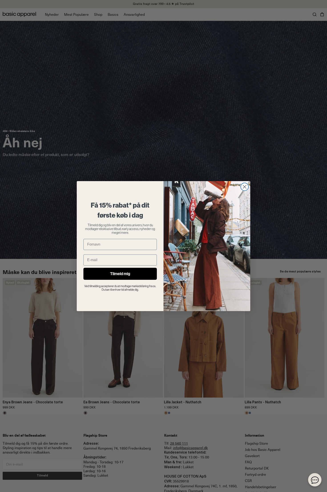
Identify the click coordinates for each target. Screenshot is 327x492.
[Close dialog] (244, 187)
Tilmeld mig (120, 273)
